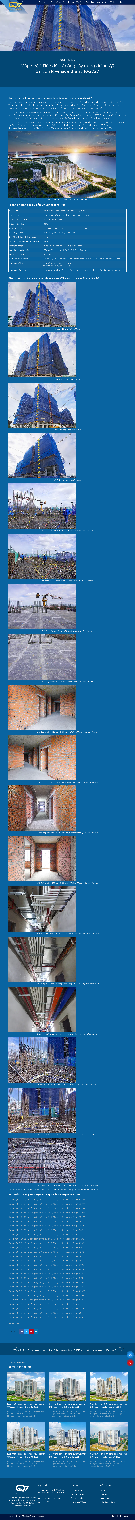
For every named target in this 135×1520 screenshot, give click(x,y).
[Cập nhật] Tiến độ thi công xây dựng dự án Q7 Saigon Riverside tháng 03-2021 (46, 1252)
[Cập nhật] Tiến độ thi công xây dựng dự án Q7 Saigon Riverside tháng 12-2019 (46, 1304)
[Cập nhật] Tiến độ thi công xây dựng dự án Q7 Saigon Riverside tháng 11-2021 (45, 1230)
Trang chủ (42, 2)
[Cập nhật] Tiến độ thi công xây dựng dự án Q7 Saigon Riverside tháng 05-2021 (46, 1243)
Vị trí (103, 1491)
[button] (21, 1331)
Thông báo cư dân (93, 2)
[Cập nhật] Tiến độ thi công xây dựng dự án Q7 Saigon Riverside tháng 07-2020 (46, 1282)
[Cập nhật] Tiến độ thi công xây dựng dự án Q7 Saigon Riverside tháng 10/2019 (46, 1317)
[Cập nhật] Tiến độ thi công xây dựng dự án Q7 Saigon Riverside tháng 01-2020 (46, 1308)
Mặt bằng (105, 1498)
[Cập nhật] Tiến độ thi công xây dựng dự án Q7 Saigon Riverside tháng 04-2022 (46, 1208)
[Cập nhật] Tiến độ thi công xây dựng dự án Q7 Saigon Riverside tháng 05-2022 (46, 1204)
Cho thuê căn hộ (57, 2)
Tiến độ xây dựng (67, 60)
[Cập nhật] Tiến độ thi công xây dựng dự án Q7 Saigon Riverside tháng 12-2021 (46, 1226)
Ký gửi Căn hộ (110, 2)
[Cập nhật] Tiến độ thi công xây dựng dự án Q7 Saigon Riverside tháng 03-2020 (46, 1295)
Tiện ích (104, 1494)
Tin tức (122, 2)
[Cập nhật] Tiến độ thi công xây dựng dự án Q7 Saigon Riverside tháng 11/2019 (45, 1313)
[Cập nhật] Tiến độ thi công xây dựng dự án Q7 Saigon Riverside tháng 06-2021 (46, 1239)
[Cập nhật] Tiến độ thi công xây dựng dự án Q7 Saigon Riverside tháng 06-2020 (46, 1287)
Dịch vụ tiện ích (77, 1498)
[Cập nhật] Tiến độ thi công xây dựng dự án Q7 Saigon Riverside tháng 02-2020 (46, 1300)
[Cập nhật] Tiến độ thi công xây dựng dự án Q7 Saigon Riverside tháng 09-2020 (46, 1274)
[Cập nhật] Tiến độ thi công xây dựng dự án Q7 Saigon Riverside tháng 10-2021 (46, 1234)
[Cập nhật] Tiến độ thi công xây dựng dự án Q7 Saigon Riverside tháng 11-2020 (46, 1265)
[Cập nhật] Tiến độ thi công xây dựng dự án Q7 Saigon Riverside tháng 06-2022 (46, 1199)
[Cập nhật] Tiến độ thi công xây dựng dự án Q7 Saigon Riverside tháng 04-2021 (46, 1247)
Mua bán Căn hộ (74, 2)
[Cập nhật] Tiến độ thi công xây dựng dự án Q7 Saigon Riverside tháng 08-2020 (46, 1278)
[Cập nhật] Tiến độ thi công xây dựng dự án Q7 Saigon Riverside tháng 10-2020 (46, 1269)
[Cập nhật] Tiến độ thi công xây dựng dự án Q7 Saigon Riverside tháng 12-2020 (46, 1261)
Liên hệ (82, 4)
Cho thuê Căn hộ (78, 1491)
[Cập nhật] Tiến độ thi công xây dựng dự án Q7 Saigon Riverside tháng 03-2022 (46, 1213)
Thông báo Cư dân (78, 1502)
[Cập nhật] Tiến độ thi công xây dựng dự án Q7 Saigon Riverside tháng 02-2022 (46, 1217)
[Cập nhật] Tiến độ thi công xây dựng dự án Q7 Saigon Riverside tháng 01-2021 (46, 1256)
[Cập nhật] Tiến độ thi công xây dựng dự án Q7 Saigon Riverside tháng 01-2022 (46, 1221)
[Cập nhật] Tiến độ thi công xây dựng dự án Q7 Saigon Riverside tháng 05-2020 (46, 1291)
